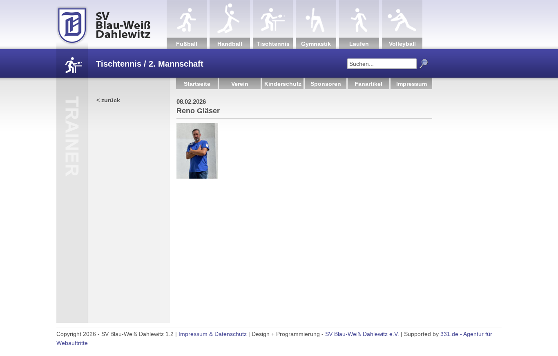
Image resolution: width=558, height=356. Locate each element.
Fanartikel (368, 84)
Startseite (197, 84)
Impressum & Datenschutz (213, 334)
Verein (239, 84)
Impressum (411, 84)
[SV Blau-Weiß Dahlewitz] (111, 24)
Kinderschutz (282, 84)
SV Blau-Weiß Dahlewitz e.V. (362, 334)
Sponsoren (325, 84)
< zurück (108, 100)
